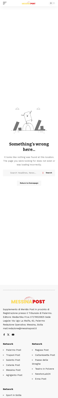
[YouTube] (13, 335)
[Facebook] (4, 335)
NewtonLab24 (43, 374)
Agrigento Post (14, 375)
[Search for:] (25, 173)
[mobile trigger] (5, 3)
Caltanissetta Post (45, 355)
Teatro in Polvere (44, 368)
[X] (8, 335)
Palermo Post (13, 350)
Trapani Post (13, 355)
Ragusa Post (42, 350)
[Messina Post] (29, 3)
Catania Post (13, 365)
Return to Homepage (29, 183)
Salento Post (13, 360)
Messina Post (13, 370)
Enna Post (40, 378)
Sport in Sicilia (13, 395)
